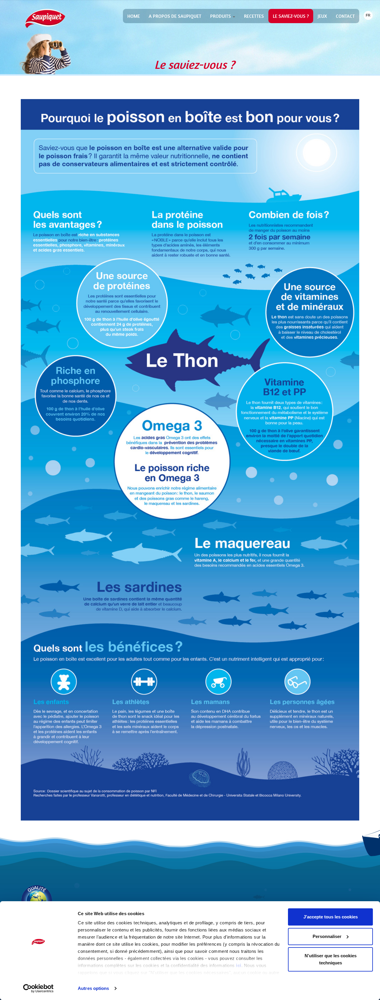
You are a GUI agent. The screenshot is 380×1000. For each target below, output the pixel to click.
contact (345, 16)
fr (368, 15)
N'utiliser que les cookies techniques (331, 959)
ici (238, 965)
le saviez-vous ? (291, 16)
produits (221, 16)
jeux (322, 16)
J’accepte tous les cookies (330, 916)
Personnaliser (327, 936)
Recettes (254, 16)
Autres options (93, 988)
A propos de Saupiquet (175, 16)
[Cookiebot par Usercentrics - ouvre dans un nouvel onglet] (38, 988)
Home (133, 16)
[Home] (45, 18)
